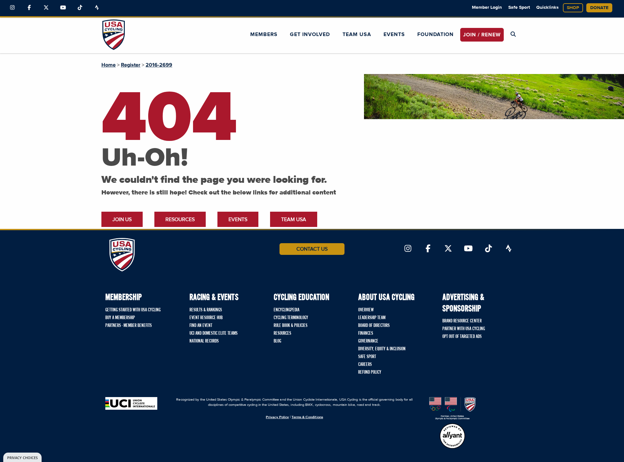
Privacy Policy (277, 417)
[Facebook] (29, 7)
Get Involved (310, 34)
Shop (573, 8)
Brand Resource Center (462, 321)
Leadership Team (371, 318)
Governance (368, 341)
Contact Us (312, 249)
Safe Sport (519, 7)
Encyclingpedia (286, 310)
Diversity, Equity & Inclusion (382, 349)
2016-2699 (159, 65)
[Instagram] (12, 7)
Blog (277, 341)
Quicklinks (547, 7)
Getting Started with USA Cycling (133, 310)
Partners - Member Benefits (128, 325)
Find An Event (200, 325)
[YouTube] (63, 7)
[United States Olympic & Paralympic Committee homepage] (452, 408)
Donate (599, 8)
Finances (365, 333)
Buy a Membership (120, 318)
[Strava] (97, 7)
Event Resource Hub (206, 318)
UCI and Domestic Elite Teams (213, 333)
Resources (180, 219)
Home (108, 65)
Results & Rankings (205, 310)
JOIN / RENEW (482, 34)
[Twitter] (46, 7)
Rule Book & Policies (290, 325)
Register (130, 65)
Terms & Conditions (307, 417)
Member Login (487, 7)
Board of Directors (374, 325)
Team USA (357, 34)
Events (394, 34)
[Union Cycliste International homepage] (131, 403)
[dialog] (22, 457)
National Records (204, 341)
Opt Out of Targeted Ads (462, 336)
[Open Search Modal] (513, 34)
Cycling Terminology (291, 318)
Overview (366, 310)
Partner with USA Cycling (463, 329)
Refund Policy (369, 372)
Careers (365, 364)
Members (264, 34)
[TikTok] (80, 7)
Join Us (122, 219)
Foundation (435, 34)
